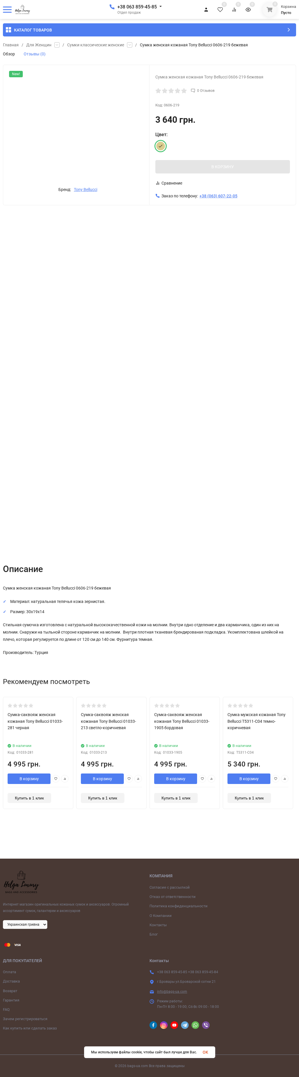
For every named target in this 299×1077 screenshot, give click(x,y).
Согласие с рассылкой (170, 887)
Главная (11, 45)
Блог (154, 934)
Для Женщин (38, 45)
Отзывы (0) (35, 54)
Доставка (11, 981)
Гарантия (11, 1000)
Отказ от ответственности (173, 896)
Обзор (9, 54)
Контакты (158, 925)
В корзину (29, 778)
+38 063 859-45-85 (137, 7)
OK (205, 1052)
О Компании (161, 915)
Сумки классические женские (95, 45)
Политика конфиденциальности (179, 906)
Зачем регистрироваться (25, 1019)
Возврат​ (10, 991)
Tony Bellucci (85, 189)
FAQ (6, 1009)
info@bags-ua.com (172, 992)
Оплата (9, 972)
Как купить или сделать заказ (30, 1028)
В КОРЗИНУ (222, 166)
